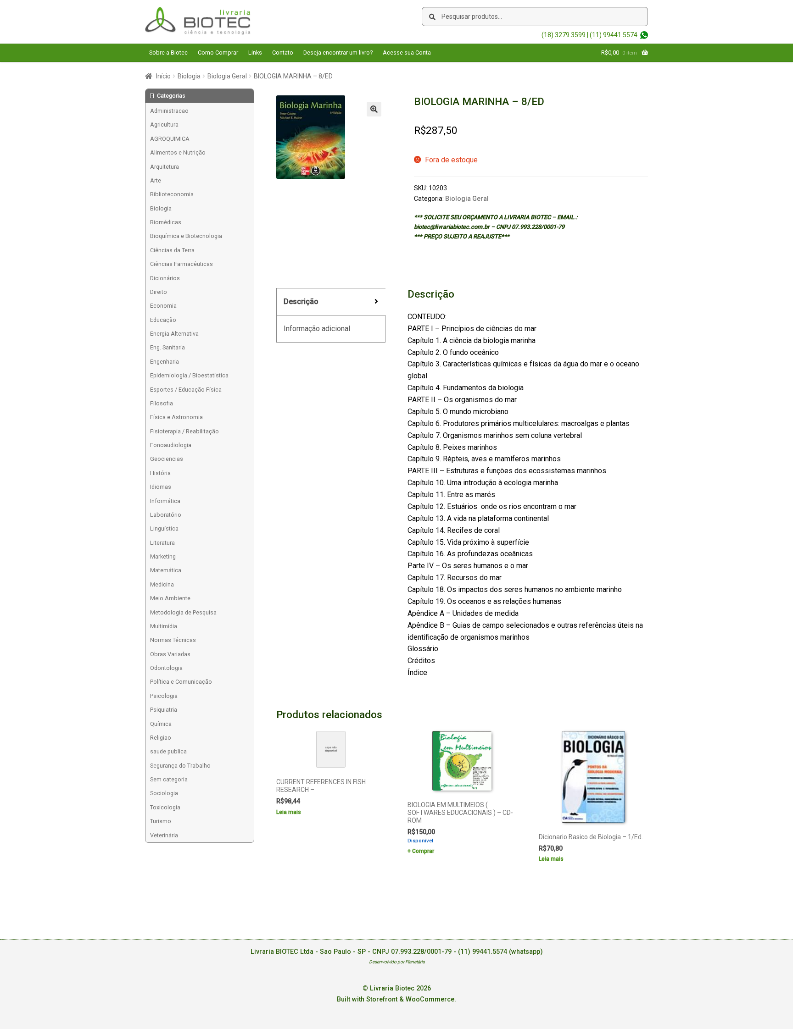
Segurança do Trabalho (180, 765)
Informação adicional (317, 328)
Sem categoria (169, 779)
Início (163, 76)
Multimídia (163, 626)
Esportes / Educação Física (186, 389)
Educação (163, 319)
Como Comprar (218, 52)
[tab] (330, 301)
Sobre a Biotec (168, 52)
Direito (158, 291)
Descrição (301, 301)
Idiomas (160, 486)
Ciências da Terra (172, 250)
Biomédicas (165, 222)
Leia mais (288, 812)
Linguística (164, 528)
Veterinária (164, 835)
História (160, 473)
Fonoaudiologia (170, 445)
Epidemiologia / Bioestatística (189, 375)
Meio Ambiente (170, 598)
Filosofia (161, 403)
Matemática (165, 570)
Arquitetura (164, 166)
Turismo (160, 821)
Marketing (163, 556)
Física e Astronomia (176, 417)
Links (255, 52)
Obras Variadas (170, 654)
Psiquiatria (163, 709)
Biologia (189, 76)
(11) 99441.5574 (613, 35)
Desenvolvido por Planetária (396, 961)
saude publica (168, 751)
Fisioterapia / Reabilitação (184, 431)
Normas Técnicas (173, 639)
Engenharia (164, 361)
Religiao (160, 737)
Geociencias (166, 458)
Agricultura (164, 124)
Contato (282, 52)
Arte (155, 180)
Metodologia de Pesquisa (183, 612)
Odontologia (166, 667)
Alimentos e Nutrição (178, 152)
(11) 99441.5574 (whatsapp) (500, 952)
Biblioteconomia (172, 194)
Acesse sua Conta (407, 52)
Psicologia (164, 695)
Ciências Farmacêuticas (181, 263)
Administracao (169, 110)
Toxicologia (165, 807)
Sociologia (164, 793)
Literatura (162, 542)
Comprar (423, 851)
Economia (163, 305)
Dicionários (165, 278)
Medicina (162, 584)
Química (161, 723)
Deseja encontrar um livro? (338, 52)
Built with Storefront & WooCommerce (395, 999)
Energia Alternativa (174, 333)
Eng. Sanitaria (167, 347)
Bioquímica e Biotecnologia (186, 235)
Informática (165, 501)
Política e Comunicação (181, 681)
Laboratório (165, 514)
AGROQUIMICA (170, 138)
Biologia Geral (227, 76)
